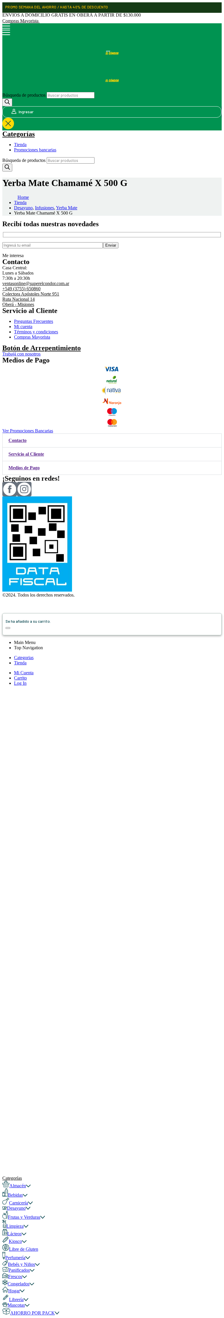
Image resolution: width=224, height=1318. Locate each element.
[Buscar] (7, 102)
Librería (16, 1299)
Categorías (18, 134)
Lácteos (14, 1233)
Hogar (14, 1290)
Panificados (19, 1270)
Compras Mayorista (21, 20)
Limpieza (15, 1226)
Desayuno (16, 1208)
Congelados (18, 1283)
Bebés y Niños (21, 1264)
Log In (20, 683)
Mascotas (16, 1305)
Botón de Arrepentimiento (41, 348)
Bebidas (15, 1195)
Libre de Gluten (23, 1249)
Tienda (20, 144)
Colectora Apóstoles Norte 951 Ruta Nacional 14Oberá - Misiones (30, 299)
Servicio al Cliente (26, 454)
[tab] (112, 440)
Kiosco (15, 1241)
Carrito (20, 677)
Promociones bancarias (35, 149)
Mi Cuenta (24, 672)
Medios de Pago (24, 467)
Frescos (15, 1276)
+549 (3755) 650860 (21, 288)
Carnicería (18, 1202)
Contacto (17, 440)
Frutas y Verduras (24, 1217)
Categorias (24, 657)
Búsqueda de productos (24, 95)
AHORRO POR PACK (32, 1312)
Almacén (17, 1185)
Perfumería (15, 1257)
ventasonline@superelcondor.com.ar (35, 283)
